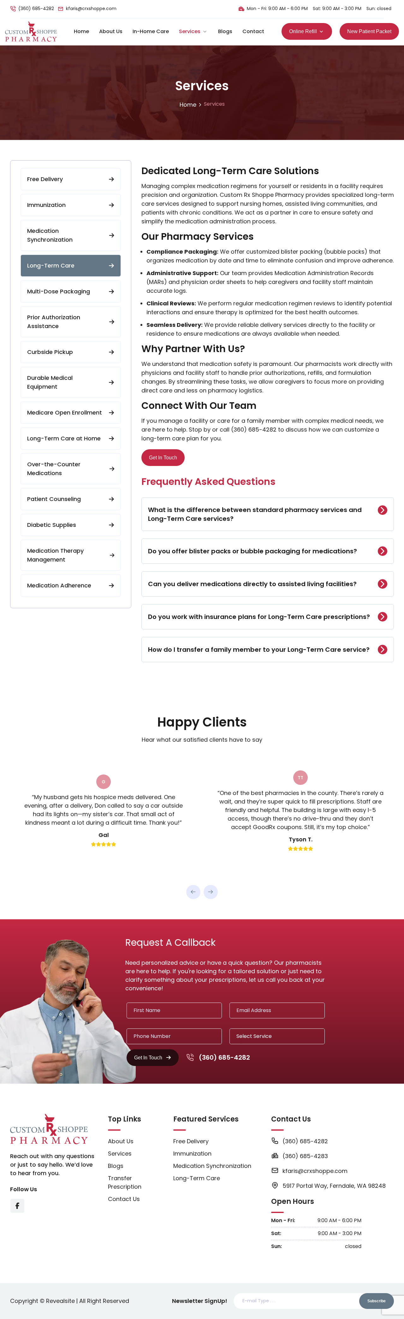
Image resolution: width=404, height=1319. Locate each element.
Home (81, 31)
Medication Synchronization (50, 235)
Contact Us (124, 1199)
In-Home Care (151, 31)
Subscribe (376, 1301)
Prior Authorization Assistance (53, 321)
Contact (253, 31)
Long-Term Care (50, 265)
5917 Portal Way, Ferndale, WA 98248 (334, 1186)
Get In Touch (163, 457)
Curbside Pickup (50, 352)
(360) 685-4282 (36, 8)
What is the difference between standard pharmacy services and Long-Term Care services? (255, 514)
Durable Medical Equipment (50, 382)
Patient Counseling (54, 499)
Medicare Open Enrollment (64, 412)
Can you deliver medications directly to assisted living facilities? (252, 584)
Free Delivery (45, 179)
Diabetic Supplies (51, 525)
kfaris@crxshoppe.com (91, 8)
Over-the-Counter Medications (53, 468)
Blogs (225, 31)
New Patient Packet (369, 31)
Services (189, 31)
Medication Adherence (59, 585)
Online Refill (303, 31)
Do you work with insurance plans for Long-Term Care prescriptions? (259, 616)
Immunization (46, 205)
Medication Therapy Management (55, 555)
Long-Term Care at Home (64, 438)
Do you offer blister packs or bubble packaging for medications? (252, 551)
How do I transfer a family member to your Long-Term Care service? (259, 649)
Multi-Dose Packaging (58, 291)
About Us (110, 31)
